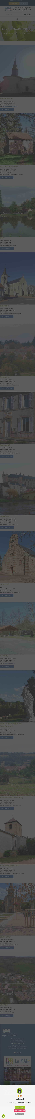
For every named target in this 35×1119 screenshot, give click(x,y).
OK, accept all (19, 1107)
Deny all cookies (20, 1110)
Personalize (19, 1114)
